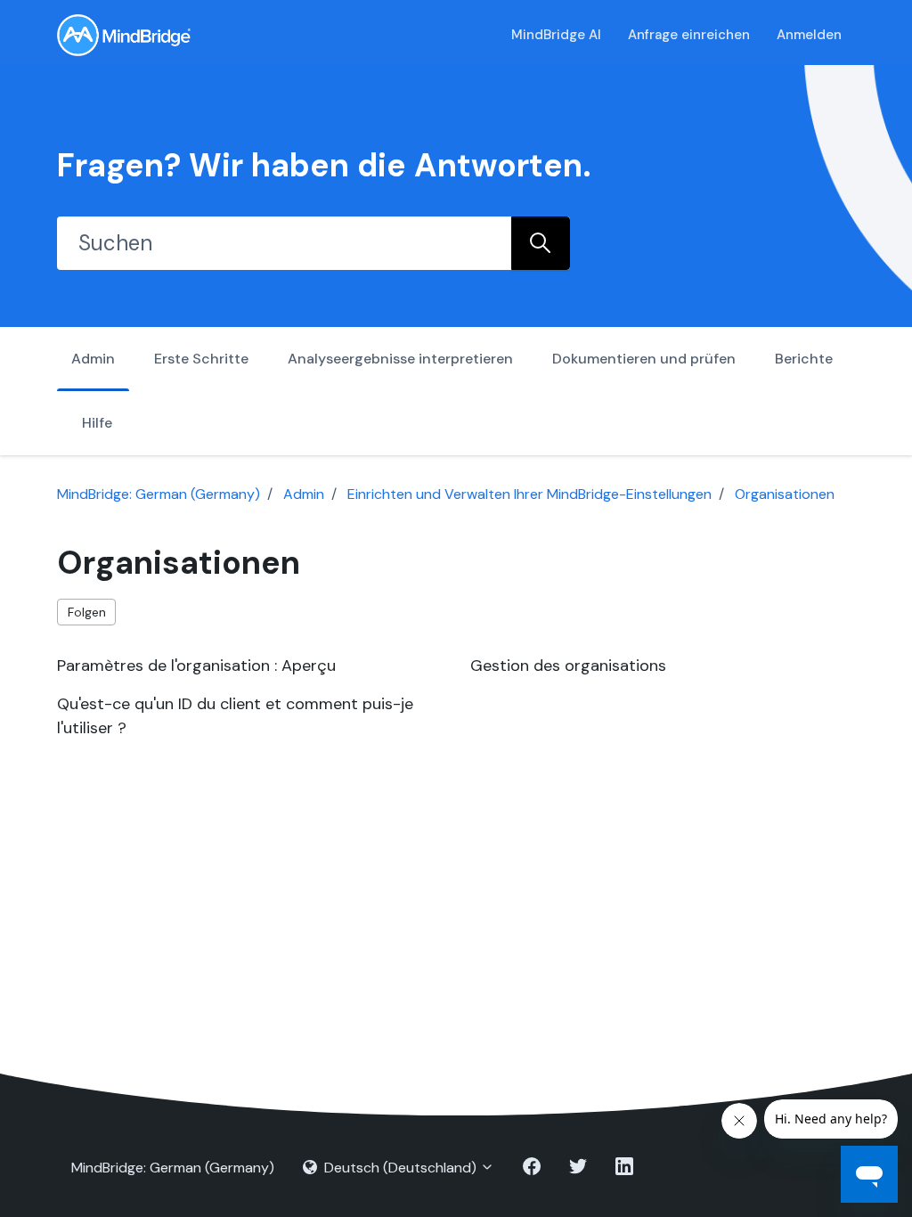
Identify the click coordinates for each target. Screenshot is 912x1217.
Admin (93, 358)
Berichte (804, 358)
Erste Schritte (201, 358)
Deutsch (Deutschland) (400, 1167)
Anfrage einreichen (689, 35)
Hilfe (97, 422)
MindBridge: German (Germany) (158, 494)
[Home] (124, 35)
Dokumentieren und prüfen (644, 358)
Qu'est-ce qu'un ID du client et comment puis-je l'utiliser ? (235, 716)
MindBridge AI (556, 35)
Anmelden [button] (809, 35)
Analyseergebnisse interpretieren (400, 358)
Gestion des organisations (568, 665)
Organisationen (785, 494)
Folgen (87, 612)
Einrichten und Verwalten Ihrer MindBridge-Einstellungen (529, 494)
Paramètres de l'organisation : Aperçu (196, 665)
